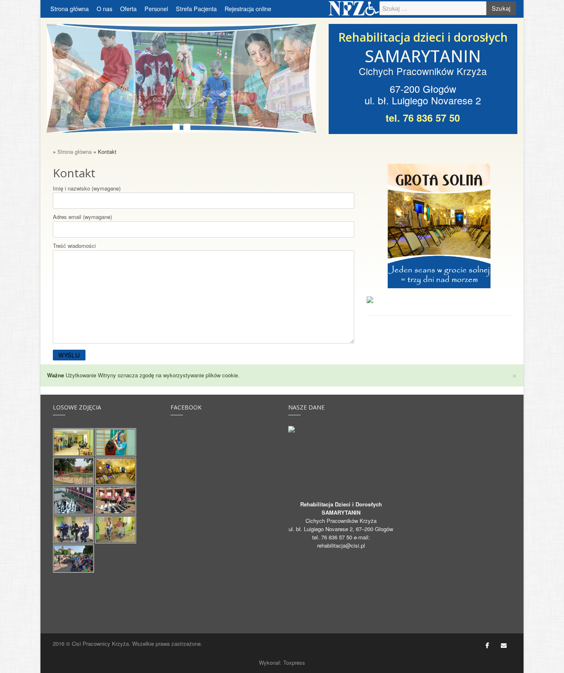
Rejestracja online (248, 9)
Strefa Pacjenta (196, 9)
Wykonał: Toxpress (282, 662)
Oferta (128, 9)
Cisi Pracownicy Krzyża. (101, 643)
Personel (156, 9)
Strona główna (69, 9)
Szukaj (501, 8)
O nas (104, 9)
